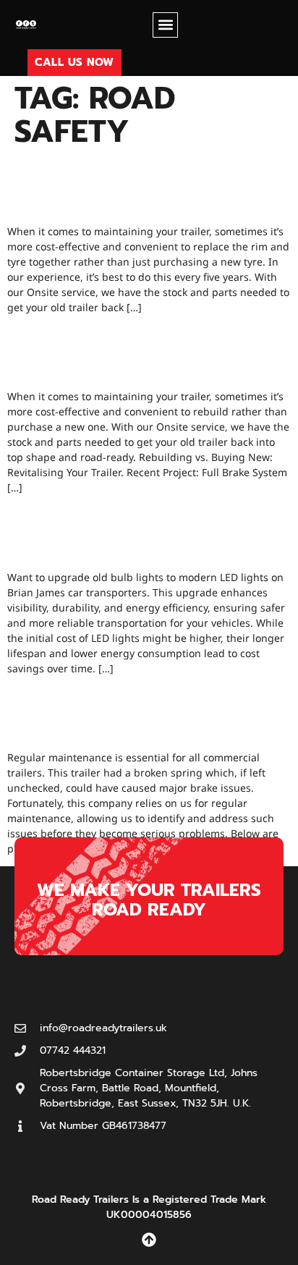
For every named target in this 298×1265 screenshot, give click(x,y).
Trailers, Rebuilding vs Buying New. (133, 351)
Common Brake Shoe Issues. (136, 712)
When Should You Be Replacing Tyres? (138, 186)
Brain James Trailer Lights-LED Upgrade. (131, 532)
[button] (165, 25)
